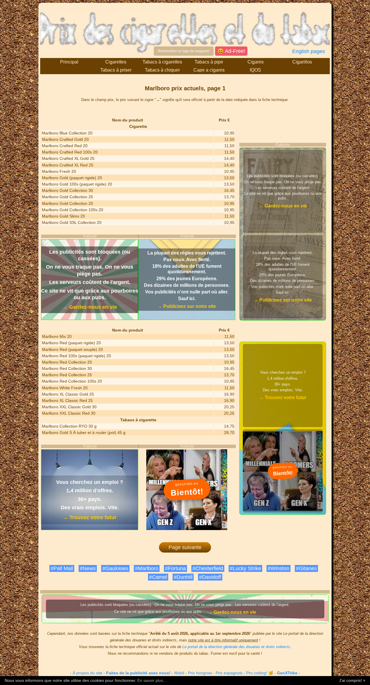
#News (88, 568)
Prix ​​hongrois (200, 673)
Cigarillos (302, 61)
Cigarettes (115, 61)
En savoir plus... (151, 680)
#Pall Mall (62, 568)
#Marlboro (146, 568)
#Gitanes (306, 568)
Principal (69, 61)
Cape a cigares (209, 70)
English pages (308, 51)
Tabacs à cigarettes (162, 61)
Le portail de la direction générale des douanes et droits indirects (236, 647)
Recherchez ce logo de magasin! (184, 51)
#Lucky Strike (245, 568)
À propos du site (87, 673)
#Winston (278, 568)
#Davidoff (210, 577)
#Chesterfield (208, 568)
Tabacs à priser (116, 70)
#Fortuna (175, 568)
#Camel (158, 577)
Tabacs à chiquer (162, 70)
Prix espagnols (229, 673)
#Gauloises (115, 568)
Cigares (255, 61)
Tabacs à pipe (209, 61)
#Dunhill (183, 577)
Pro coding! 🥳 (259, 673)
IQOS (255, 70)
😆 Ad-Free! (231, 51)
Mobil (179, 673)
